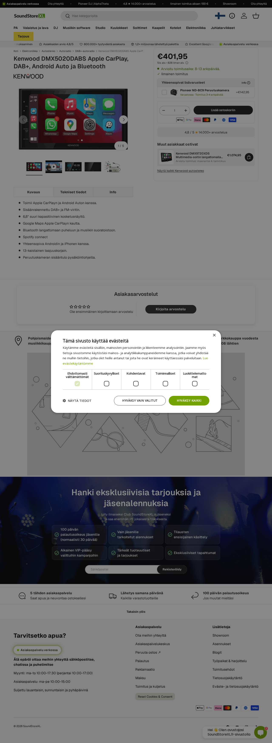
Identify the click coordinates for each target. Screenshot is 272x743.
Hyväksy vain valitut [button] (139, 400)
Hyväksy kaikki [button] (189, 400)
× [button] (214, 335)
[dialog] (136, 371)
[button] (77, 400)
